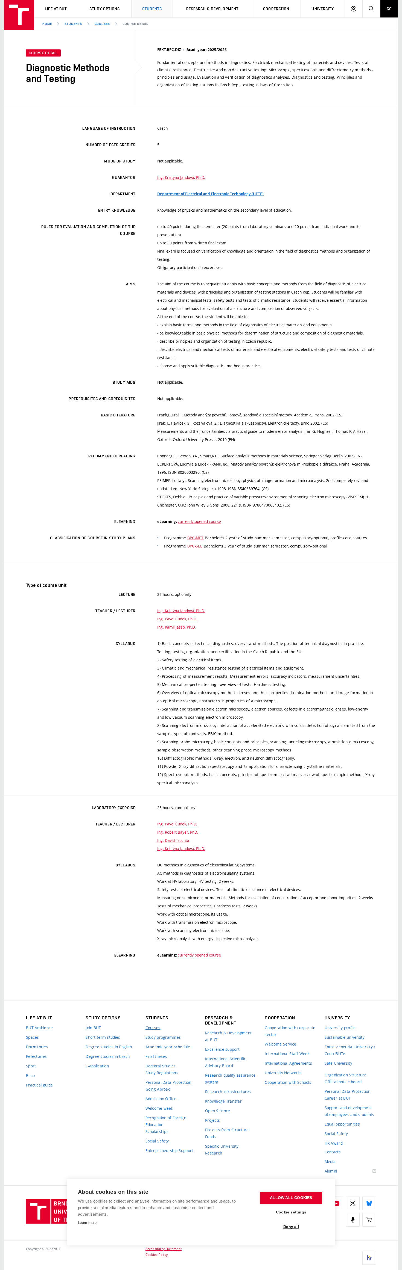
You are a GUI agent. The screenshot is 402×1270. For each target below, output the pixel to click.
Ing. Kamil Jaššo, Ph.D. (176, 627)
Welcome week (159, 1108)
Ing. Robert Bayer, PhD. (177, 832)
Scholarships (156, 1131)
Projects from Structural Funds (227, 1133)
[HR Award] (369, 1258)
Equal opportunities (342, 1124)
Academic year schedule (167, 1046)
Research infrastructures (228, 1091)
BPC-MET (195, 537)
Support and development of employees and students (349, 1111)
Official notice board (343, 1081)
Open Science (217, 1110)
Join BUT (93, 1027)
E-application (97, 1065)
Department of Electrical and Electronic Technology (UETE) (210, 193)
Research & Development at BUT (228, 1036)
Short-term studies (103, 1037)
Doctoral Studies (160, 1065)
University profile (340, 1027)
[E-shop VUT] (369, 1220)
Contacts (333, 1151)
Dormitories (37, 1046)
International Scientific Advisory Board (225, 1062)
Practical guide (39, 1085)
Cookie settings (291, 1212)
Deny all (291, 1227)
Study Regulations (161, 1072)
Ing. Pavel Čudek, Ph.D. (177, 618)
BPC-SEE (195, 546)
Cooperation (276, 9)
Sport (31, 1065)
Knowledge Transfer (223, 1101)
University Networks (283, 1072)
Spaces (32, 1037)
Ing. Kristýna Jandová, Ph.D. (181, 177)
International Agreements (288, 1063)
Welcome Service (280, 1044)
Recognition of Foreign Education (165, 1121)
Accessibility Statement (163, 1249)
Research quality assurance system (230, 1079)
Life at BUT (56, 9)
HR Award (334, 1143)
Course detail (135, 24)
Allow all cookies (291, 1198)
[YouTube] (336, 1203)
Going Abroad (157, 1089)
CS (389, 9)
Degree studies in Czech (108, 1056)
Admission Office (160, 1098)
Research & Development (212, 9)
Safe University (338, 1063)
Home (47, 24)
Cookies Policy (156, 1254)
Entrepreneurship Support (169, 1150)
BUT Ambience (39, 1027)
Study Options (104, 9)
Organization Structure (345, 1074)
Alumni (331, 1171)
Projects (212, 1120)
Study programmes (163, 1037)
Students (152, 9)
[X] (353, 1203)
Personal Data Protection (168, 1082)
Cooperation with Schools (288, 1082)
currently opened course (199, 521)
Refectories (36, 1056)
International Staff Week (287, 1053)
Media (330, 1161)
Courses (102, 24)
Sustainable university (345, 1037)
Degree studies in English (109, 1046)
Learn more (87, 1223)
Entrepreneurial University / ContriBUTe (350, 1050)
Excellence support (222, 1049)
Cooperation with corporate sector (290, 1031)
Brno (30, 1075)
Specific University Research (221, 1150)
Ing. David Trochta (173, 840)
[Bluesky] (369, 1203)
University (322, 9)
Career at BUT (338, 1098)
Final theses (156, 1056)
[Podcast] (353, 1220)
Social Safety (157, 1141)
